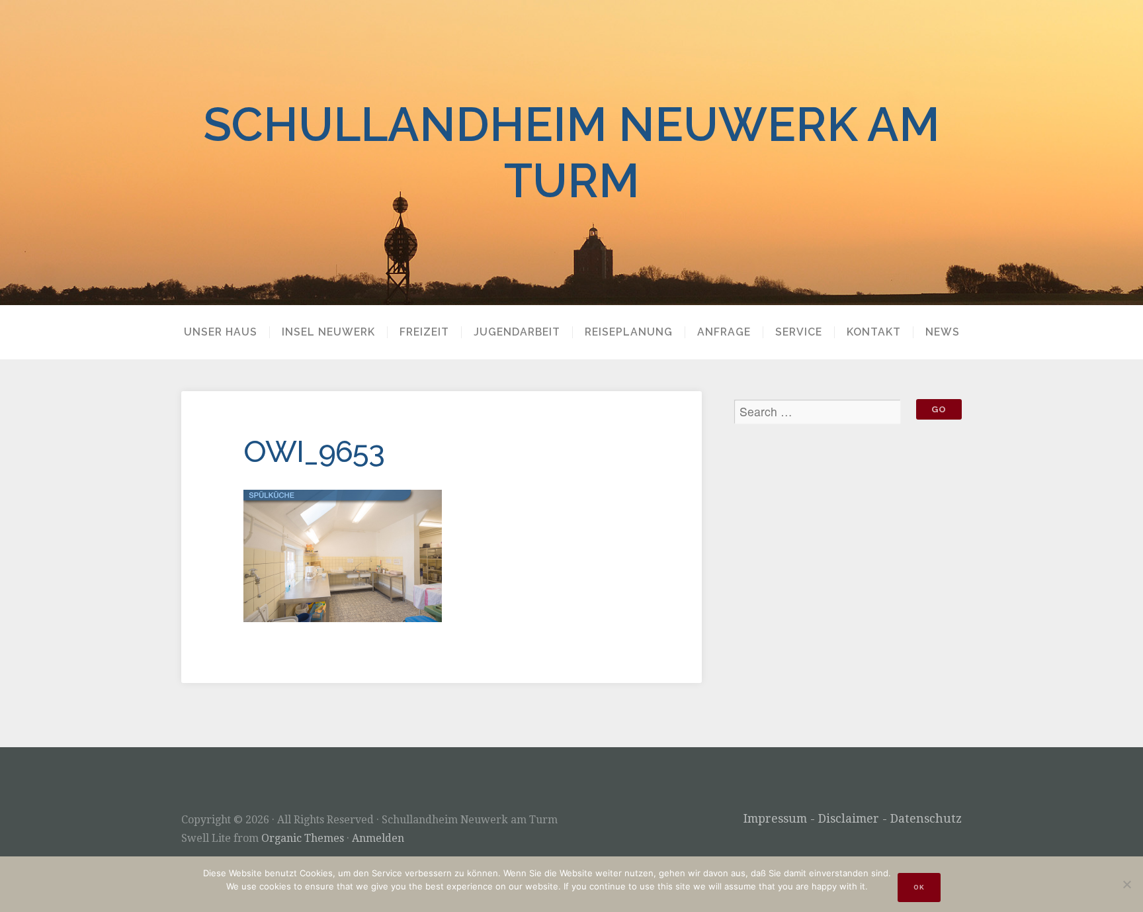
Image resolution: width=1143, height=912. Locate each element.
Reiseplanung (629, 332)
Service (798, 332)
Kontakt (874, 332)
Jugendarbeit (517, 332)
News (942, 332)
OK (919, 887)
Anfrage (724, 332)
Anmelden (378, 838)
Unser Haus (220, 332)
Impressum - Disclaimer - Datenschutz (852, 818)
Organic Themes (302, 838)
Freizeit (424, 332)
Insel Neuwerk (328, 332)
